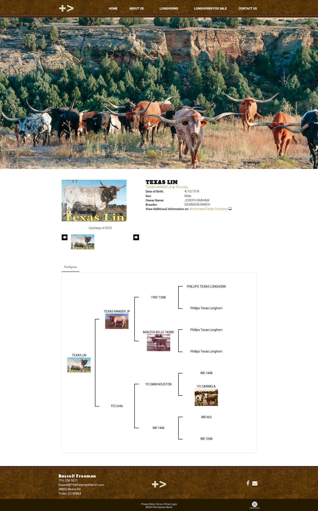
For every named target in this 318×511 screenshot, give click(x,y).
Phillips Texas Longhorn (206, 308)
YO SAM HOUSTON (158, 384)
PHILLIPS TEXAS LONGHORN (206, 286)
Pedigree (70, 267)
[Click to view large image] (94, 200)
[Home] (159, 484)
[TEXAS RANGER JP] (116, 321)
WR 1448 (206, 373)
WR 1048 (206, 439)
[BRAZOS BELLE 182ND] (158, 342)
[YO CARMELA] (206, 397)
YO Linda (181, 187)
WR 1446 (159, 428)
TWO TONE (158, 297)
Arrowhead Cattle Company (209, 209)
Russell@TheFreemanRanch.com (81, 485)
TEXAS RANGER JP (159, 187)
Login (174, 504)
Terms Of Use (163, 504)
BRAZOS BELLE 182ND (158, 332)
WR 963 (206, 417)
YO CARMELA (206, 386)
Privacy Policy (148, 504)
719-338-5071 (68, 480)
